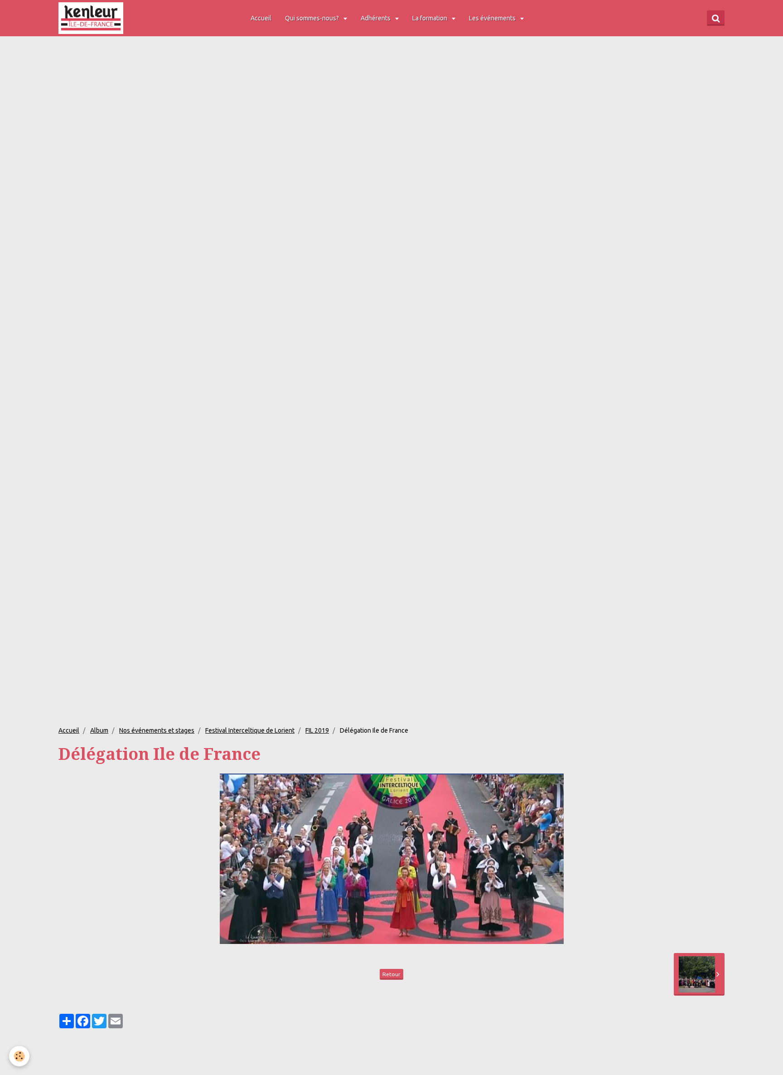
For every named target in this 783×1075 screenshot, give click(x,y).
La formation (430, 18)
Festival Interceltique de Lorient (250, 730)
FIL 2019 (317, 730)
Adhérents (376, 18)
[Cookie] (19, 1056)
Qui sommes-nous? (312, 18)
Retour (391, 974)
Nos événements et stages (156, 730)
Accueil (261, 18)
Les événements (493, 18)
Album (99, 730)
